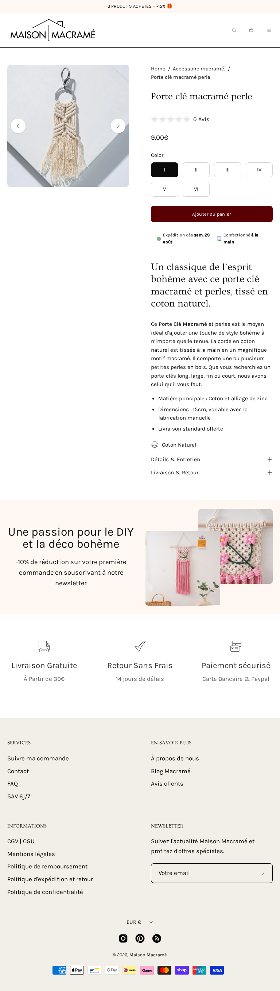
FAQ (12, 783)
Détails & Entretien (175, 459)
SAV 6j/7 (18, 796)
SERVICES (19, 743)
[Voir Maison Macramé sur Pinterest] (140, 938)
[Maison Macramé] (52, 30)
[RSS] (156, 938)
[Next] (118, 126)
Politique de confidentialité (45, 891)
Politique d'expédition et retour (50, 879)
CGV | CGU (21, 841)
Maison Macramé (148, 954)
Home (158, 69)
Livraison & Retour (174, 472)
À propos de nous (175, 758)
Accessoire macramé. (199, 69)
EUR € (134, 922)
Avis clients (167, 783)
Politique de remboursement (47, 866)
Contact (18, 770)
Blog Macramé (171, 770)
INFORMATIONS (27, 826)
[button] (233, 30)
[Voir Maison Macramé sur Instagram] (123, 938)
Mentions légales (31, 854)
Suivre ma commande (38, 758)
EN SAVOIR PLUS (171, 743)
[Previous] (18, 126)
